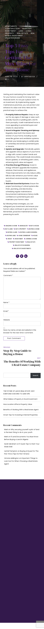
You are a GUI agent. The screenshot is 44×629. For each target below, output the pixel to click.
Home (5, 530)
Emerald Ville (7, 578)
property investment (16, 242)
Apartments (11, 26)
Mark (6, 429)
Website (6, 320)
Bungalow (24, 226)
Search (35, 375)
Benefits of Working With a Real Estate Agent (21, 410)
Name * (6, 302)
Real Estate (22, 33)
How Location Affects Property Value (17, 404)
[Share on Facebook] (17, 256)
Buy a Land (9, 229)
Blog (4, 538)
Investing (27, 28)
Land (21, 31)
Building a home (11, 226)
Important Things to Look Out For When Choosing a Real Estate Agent (21, 461)
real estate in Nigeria (22, 245)
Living (28, 31)
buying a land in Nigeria (28, 232)
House (35, 235)
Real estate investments (22, 248)
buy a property (20, 229)
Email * (6, 311)
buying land (11, 235)
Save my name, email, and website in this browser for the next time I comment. (19, 331)
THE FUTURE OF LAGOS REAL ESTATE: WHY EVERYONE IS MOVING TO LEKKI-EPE (19, 392)
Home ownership (24, 235)
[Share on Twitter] (21, 256)
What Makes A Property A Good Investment (20, 399)
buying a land (12, 232)
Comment (8, 275)
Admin (5, 545)
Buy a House (34, 226)
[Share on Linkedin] (26, 256)
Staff (4, 549)
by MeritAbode (28, 76)
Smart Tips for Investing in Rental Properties (20, 415)
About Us (6, 534)
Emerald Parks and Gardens (12, 570)
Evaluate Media (18, 614)
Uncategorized (12, 38)
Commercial (25, 26)
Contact (5, 541)
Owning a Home (31, 239)
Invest (10, 239)
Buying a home (34, 229)
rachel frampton (10, 451)
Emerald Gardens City (10, 574)
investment (19, 239)
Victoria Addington (11, 458)
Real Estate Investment (20, 34)
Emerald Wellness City (10, 566)
